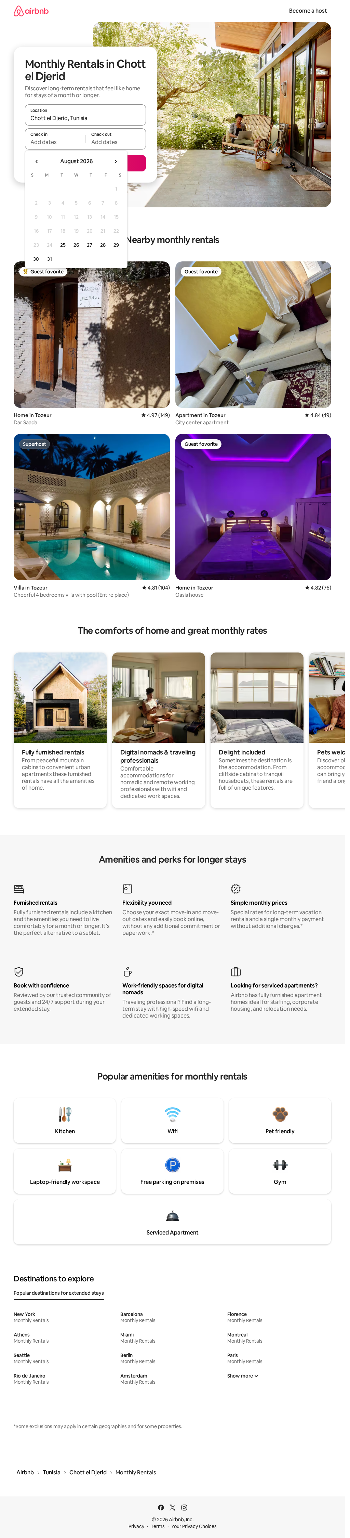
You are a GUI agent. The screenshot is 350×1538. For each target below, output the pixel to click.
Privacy (136, 1526)
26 (76, 245)
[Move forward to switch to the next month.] (115, 161)
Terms (158, 1526)
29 (116, 245)
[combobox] (85, 118)
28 (103, 245)
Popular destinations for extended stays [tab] (59, 1293)
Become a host (308, 10)
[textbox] (55, 142)
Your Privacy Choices (194, 1526)
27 (89, 245)
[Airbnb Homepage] (31, 11)
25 (63, 245)
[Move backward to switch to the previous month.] (37, 161)
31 (49, 259)
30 (36, 259)
